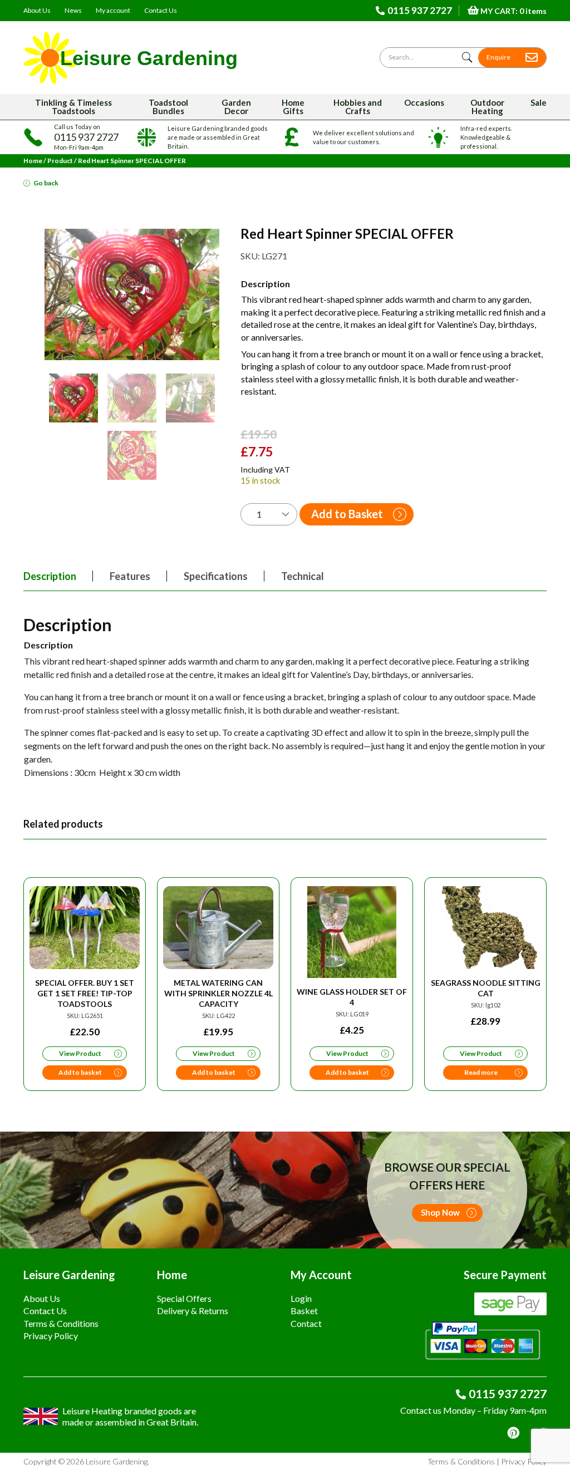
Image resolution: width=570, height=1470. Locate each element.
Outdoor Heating (487, 106)
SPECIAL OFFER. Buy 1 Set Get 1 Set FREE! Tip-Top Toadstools (84, 993)
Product (60, 160)
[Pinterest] (513, 1433)
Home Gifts (293, 106)
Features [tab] (130, 576)
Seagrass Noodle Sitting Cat (485, 988)
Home (32, 160)
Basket (304, 1310)
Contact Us (160, 10)
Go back (45, 183)
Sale (538, 102)
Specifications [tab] (216, 576)
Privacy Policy (50, 1335)
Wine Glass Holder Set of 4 (352, 997)
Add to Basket (347, 513)
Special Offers (184, 1298)
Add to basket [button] (80, 1072)
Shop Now (440, 1212)
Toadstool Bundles (168, 106)
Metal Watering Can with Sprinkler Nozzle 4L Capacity (218, 993)
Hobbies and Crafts (357, 106)
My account (113, 10)
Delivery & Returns (192, 1310)
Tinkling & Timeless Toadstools (73, 106)
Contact (306, 1323)
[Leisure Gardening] (130, 57)
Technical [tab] (302, 576)
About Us (37, 10)
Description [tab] (49, 576)
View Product (80, 1053)
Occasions (424, 102)
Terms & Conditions (61, 1323)
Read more (481, 1072)
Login (301, 1298)
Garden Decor (236, 106)
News (73, 10)
